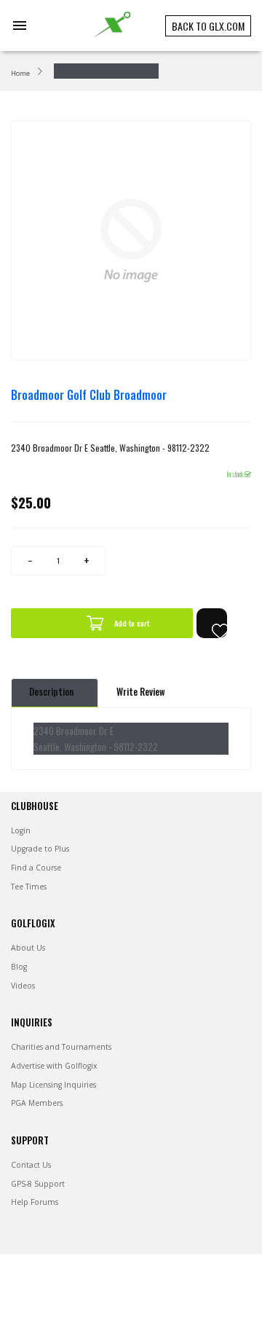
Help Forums (34, 1202)
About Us (28, 948)
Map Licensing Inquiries (53, 1085)
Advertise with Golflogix (54, 1066)
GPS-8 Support (38, 1184)
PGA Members (37, 1103)
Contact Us (31, 1165)
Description (51, 692)
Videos (23, 986)
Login (21, 830)
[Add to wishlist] (211, 623)
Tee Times (29, 886)
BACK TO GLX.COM (208, 26)
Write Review (140, 692)
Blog (19, 967)
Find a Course (36, 867)
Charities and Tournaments (61, 1047)
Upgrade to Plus (40, 849)
